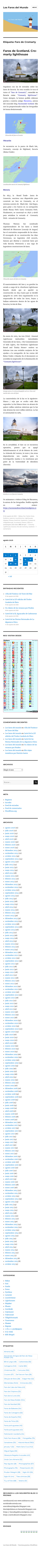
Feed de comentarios (13, 808)
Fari (24, 516)
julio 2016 (9, 1171)
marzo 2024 (10, 910)
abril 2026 (9, 839)
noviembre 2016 (11, 1159)
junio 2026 (9, 833)
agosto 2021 (10, 998)
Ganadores (10, 1442)
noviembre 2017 (11, 1125)
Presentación (26, 1468)
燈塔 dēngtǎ (22, 524)
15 (30, 559)
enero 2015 (9, 1222)
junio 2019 (9, 1071)
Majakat (5, 520)
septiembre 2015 (11, 1199)
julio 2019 (9, 1069)
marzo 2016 (9, 1182)
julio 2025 (9, 865)
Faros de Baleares (12, 1408)
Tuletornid (31, 520)
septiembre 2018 (11, 1097)
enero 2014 (9, 1256)
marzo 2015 (9, 1216)
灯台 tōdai (15, 524)
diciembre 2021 (11, 986)
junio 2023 (9, 935)
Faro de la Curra (12, 1396)
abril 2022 (9, 975)
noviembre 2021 (11, 989)
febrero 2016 (10, 1185)
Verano (23, 1481)
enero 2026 (9, 848)
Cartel (23, 1366)
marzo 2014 (9, 1250)
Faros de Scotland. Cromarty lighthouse (20, 52)
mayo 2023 (9, 938)
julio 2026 (9, 831)
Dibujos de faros (12, 1379)
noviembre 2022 (11, 955)
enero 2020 (9, 1052)
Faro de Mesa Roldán (14, 1400)
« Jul (10, 576)
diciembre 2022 (11, 952)
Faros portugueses (13, 1425)
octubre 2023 (10, 924)
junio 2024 (9, 901)
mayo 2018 (9, 1108)
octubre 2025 (10, 856)
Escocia (13, 526)
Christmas (9, 1370)
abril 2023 (9, 941)
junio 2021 (9, 1003)
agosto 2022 (10, 964)
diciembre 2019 (11, 1054)
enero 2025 (9, 882)
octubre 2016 (10, 1162)
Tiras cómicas (23, 1476)
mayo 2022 (9, 972)
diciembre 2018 (11, 1088)
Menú (34, 7)
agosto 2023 (10, 930)
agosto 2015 (10, 1202)
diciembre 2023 (11, 918)
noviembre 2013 (11, 1261)
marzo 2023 (10, 944)
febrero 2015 (10, 1219)
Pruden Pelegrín (12, 1472)
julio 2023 (9, 933)
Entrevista (26, 1383)
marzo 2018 (9, 1114)
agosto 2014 (10, 1236)
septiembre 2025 (12, 859)
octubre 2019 (10, 1060)
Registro (8, 800)
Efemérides (11, 1383)
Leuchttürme (19, 518)
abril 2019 (9, 1077)
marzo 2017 (9, 1148)
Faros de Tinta (11, 1421)
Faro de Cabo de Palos (14, 1387)
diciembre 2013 (11, 1258)
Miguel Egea (10, 1451)
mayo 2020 (9, 1040)
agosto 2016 (10, 1168)
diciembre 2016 (11, 1156)
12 (15, 559)
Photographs (11, 1468)
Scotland (31, 526)
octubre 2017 (10, 1128)
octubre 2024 (10, 890)
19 (15, 564)
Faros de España (12, 1417)
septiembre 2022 (12, 961)
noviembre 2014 (11, 1227)
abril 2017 (9, 1145)
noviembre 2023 (11, 921)
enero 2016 (9, 1188)
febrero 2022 (10, 981)
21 (25, 564)
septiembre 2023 (11, 927)
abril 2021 (9, 1009)
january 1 (9, 1447)
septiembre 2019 (11, 1063)
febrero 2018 (10, 1117)
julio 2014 (9, 1239)
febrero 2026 (10, 845)
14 (25, 559)
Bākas (20, 516)
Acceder (8, 803)
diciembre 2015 (11, 1190)
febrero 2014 (10, 1253)
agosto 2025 (10, 862)
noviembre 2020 (11, 1023)
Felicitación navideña (14, 1434)
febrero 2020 (10, 1049)
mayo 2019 (9, 1074)
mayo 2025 (9, 870)
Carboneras (25, 1362)
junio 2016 (9, 1173)
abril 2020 (9, 1043)
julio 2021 (9, 1001)
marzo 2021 (9, 1012)
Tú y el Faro (10, 1481)
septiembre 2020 (12, 1029)
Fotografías (29, 1438)
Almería (9, 1352)
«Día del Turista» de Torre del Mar (18, 594)
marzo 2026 (10, 842)
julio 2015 (9, 1205)
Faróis (28, 516)
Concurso (23, 1370)
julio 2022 (9, 967)
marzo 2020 (10, 1046)
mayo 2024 (9, 904)
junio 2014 (9, 1241)
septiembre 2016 (11, 1165)
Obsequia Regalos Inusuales (17, 1455)
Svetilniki (17, 520)
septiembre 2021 (11, 995)
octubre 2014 (10, 1230)
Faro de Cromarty (22, 526)
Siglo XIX (28, 1472)
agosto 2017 (10, 1134)
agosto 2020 (10, 1032)
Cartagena (10, 1366)
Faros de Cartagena (13, 1413)
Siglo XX (9, 1476)
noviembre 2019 (11, 1057)
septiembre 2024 (12, 893)
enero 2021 (9, 1018)
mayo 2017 (9, 1142)
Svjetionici (24, 520)
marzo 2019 (9, 1080)
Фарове (8, 1326)
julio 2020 (9, 1035)
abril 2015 (9, 1213)
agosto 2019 (10, 1066)
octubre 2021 (10, 992)
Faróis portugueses (13, 1430)
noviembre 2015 (11, 1193)
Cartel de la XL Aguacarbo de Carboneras (21, 614)
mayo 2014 (9, 1244)
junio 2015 (9, 1207)
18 (10, 564)
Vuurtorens (17, 522)
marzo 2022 (10, 978)
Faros (32, 516)
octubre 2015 (10, 1196)
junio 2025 (9, 867)
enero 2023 (9, 950)
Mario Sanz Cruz (24, 1447)
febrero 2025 (10, 879)
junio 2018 (9, 1105)
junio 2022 (9, 969)
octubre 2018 (10, 1094)
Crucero (9, 1374)
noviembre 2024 (11, 887)
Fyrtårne (6, 518)
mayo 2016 (9, 1176)
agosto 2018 (10, 1100)
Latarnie (12, 518)
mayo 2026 (9, 836)
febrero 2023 (10, 947)
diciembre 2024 (11, 884)
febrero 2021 (10, 1015)
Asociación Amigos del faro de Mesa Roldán (18, 1356)
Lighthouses (29, 518)
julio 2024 (9, 899)
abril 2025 (9, 873)
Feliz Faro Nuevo (12, 1438)
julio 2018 (9, 1103)
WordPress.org (11, 811)
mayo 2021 (9, 1006)
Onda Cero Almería (13, 1459)
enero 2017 (9, 1154)
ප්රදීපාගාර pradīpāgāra (13, 1329)
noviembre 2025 (11, 853)
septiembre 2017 (11, 1131)
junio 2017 (9, 1139)
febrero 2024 (10, 913)
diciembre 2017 (11, 1122)
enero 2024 (9, 916)
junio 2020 (9, 1037)
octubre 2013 (10, 1264)
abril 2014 (9, 1247)
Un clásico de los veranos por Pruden (19, 608)
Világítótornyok (8, 522)
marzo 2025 (10, 876)
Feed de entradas (12, 805)
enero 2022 (9, 984)
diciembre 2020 (11, 1020)
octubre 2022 (10, 958)
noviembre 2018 (11, 1091)
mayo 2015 (9, 1210)
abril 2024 (9, 907)
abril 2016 (9, 1179)
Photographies (26, 1464)
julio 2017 (9, 1137)
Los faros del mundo (13, 728)
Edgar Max (28, 1379)
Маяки (24, 522)
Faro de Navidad (12, 1404)
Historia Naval (26, 1442)
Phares (11, 520)
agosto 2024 (10, 896)
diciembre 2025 (11, 850)
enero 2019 (9, 1086)
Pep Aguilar (10, 1464)
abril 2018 (9, 1111)
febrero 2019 (10, 1083)
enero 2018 (9, 1120)
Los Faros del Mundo (15, 7)
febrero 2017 (10, 1151)
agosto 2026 (10, 828)
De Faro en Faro (24, 1374)
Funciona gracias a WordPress (27, 1545)
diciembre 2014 (11, 1224)
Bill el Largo (10, 1362)
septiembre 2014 (11, 1233)
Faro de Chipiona (12, 1391)
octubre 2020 (10, 1026)
